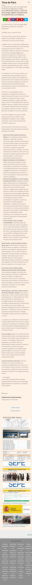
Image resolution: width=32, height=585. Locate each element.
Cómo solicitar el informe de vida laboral (13, 460)
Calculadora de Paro (8, 449)
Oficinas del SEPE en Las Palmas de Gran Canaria (16, 514)
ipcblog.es (5, 544)
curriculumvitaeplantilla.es (13, 557)
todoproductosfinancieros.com (5, 577)
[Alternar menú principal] (28, 2)
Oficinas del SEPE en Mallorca (11, 492)
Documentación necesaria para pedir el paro (14, 503)
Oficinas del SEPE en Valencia (11, 481)
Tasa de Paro (9, 2)
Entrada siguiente (15, 410)
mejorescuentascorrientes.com (5, 557)
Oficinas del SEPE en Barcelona (11, 438)
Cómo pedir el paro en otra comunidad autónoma (16, 428)
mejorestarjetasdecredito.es (5, 563)
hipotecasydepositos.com (13, 563)
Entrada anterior (15, 407)
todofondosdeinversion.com (13, 546)
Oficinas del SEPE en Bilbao (10, 471)
